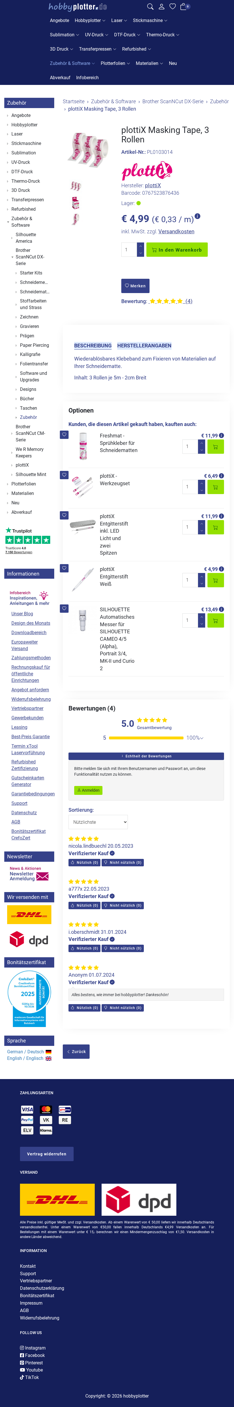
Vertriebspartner (27, 708)
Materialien (147, 63)
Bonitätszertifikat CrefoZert (28, 835)
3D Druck (59, 49)
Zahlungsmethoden (31, 657)
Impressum (31, 1303)
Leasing (19, 727)
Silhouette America (26, 238)
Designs (28, 389)
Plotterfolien (113, 63)
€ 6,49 (211, 476)
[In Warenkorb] (215, 446)
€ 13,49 (209, 609)
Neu (173, 63)
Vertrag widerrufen (46, 1154)
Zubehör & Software (70, 63)
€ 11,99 (209, 436)
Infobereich (87, 77)
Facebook (34, 1355)
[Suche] (150, 7)
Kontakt (28, 1266)
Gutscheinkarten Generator (27, 781)
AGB (15, 822)
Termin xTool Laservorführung (28, 749)
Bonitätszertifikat (37, 1295)
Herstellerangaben (144, 346)
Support (19, 803)
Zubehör (16, 103)
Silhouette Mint (31, 474)
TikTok (31, 1377)
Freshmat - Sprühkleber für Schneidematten (119, 443)
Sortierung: (81, 810)
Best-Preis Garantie (30, 736)
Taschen (28, 408)
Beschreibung (93, 346)
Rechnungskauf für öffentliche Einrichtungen (30, 673)
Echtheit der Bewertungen (148, 756)
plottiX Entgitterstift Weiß (114, 576)
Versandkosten (176, 231)
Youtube (34, 1370)
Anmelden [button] (90, 790)
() (87, 863)
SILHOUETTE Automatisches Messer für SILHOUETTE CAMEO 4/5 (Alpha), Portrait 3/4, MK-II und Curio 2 (117, 638)
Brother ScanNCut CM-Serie (30, 433)
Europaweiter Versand (24, 645)
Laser (116, 20)
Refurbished (134, 49)
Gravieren (29, 326)
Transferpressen (95, 49)
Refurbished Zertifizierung (24, 765)
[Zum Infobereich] (29, 595)
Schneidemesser (35, 282)
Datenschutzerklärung (42, 1288)
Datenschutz (24, 812)
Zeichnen (29, 317)
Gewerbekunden (27, 718)
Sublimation (62, 34)
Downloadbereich (29, 632)
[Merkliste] (173, 7)
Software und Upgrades (33, 377)
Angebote (59, 20)
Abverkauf (60, 77)
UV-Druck (94, 34)
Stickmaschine (148, 20)
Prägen (27, 336)
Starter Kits (31, 273)
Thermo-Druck (160, 34)
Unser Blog (22, 613)
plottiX (153, 185)
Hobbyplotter (88, 20)
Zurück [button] (78, 1051)
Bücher (27, 398)
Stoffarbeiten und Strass (33, 304)
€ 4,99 (211, 569)
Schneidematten (35, 291)
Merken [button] (137, 286)
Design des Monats (30, 623)
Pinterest (33, 1363)
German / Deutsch (25, 1051)
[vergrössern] (88, 150)
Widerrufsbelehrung (31, 699)
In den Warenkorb (179, 250)
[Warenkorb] (183, 7)
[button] (64, 435)
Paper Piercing (34, 345)
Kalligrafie (30, 354)
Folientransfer (34, 364)
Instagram (35, 1348)
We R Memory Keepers (30, 453)
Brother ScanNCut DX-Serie (30, 257)
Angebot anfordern (30, 689)
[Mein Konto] (161, 8)
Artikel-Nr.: (133, 152)
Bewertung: (134, 301)
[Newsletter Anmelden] (29, 874)
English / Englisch (25, 1058)
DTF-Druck (125, 34)
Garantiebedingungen (31, 794)
